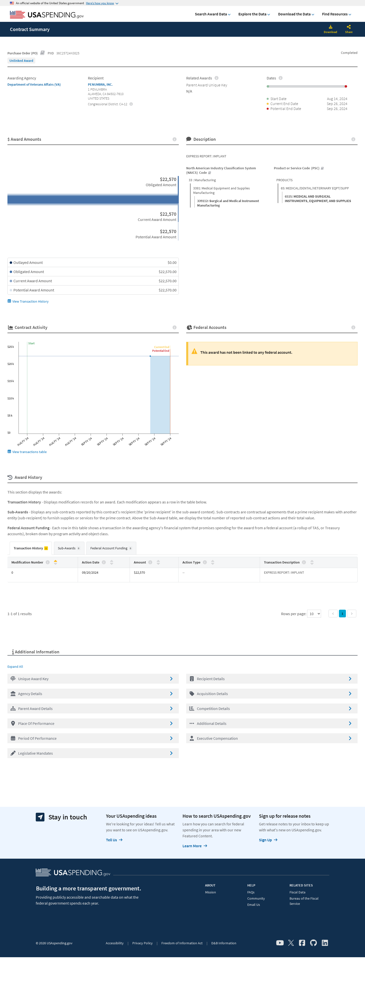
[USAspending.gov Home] (47, 15)
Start (31, 343)
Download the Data (294, 13)
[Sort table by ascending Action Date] (111, 561)
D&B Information (223, 943)
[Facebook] (302, 943)
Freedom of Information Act (182, 943)
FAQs (251, 892)
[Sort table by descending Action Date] (111, 563)
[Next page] (351, 613)
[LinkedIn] (325, 943)
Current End (161, 347)
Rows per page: (294, 613)
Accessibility (115, 943)
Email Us (253, 904)
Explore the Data (252, 13)
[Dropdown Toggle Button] (349, 27)
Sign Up (265, 839)
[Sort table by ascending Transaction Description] (312, 561)
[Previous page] (333, 613)
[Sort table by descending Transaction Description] (312, 563)
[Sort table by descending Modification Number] (55, 563)
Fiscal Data (297, 892)
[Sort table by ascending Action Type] (212, 561)
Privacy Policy (142, 943)
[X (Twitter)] (291, 943)
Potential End (160, 350)
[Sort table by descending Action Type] (212, 563)
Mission (210, 892)
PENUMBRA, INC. (100, 84)
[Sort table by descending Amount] (158, 563)
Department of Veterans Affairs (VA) (34, 84)
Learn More (192, 845)
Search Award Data (211, 13)
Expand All (15, 666)
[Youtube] (280, 943)
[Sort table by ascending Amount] (158, 561)
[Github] (313, 943)
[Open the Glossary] (42, 53)
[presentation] (21, 60)
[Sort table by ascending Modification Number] (55, 561)
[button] (93, 679)
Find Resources (335, 13)
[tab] (31, 548)
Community (256, 898)
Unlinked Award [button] (21, 60)
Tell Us (111, 839)
